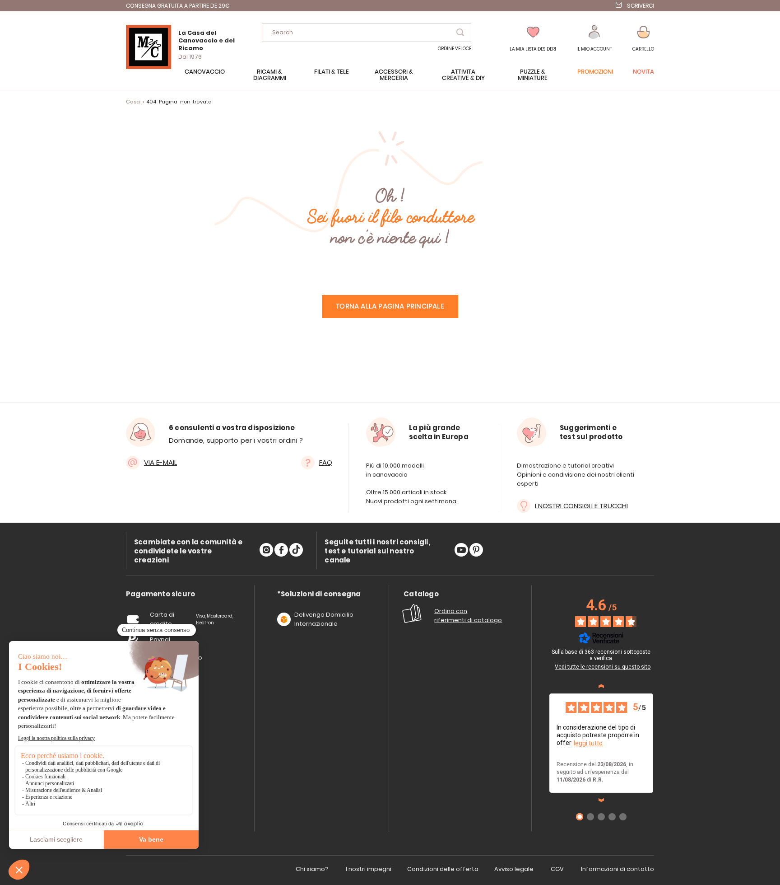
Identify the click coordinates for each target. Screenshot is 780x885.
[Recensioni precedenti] (601, 686)
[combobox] (366, 32)
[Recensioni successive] (601, 800)
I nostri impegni (368, 869)
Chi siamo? (312, 869)
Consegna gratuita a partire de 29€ (178, 5)
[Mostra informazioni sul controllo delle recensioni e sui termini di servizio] (654, 653)
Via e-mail (160, 462)
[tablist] (160, 594)
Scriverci (640, 5)
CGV (557, 869)
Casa (133, 101)
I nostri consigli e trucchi (581, 505)
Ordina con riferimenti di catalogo (468, 615)
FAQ (325, 462)
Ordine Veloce (454, 48)
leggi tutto (588, 743)
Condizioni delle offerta (442, 869)
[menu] (390, 79)
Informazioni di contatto (617, 869)
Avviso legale (514, 869)
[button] (594, 38)
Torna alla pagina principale (390, 306)
